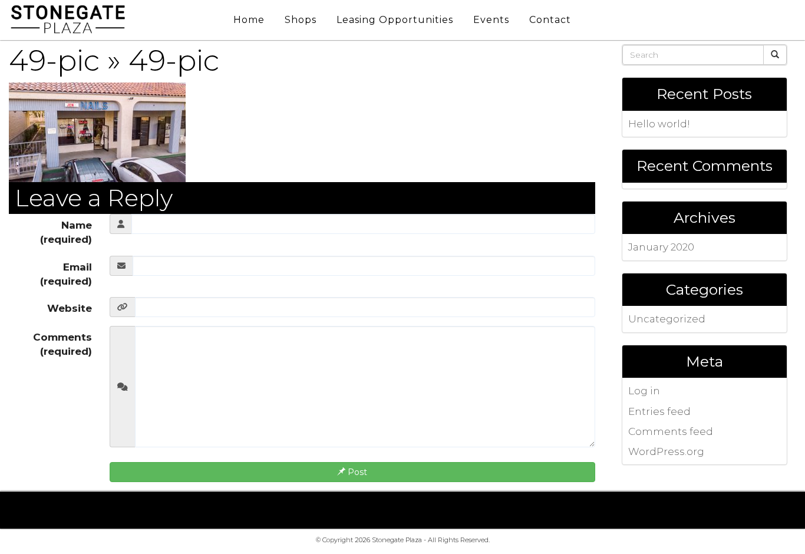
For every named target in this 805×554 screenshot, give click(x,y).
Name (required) (66, 232)
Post (356, 472)
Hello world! (659, 124)
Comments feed (670, 431)
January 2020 (661, 247)
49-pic (54, 60)
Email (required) (66, 274)
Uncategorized (666, 319)
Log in (644, 391)
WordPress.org (666, 451)
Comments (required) (62, 344)
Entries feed (659, 411)
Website (69, 308)
